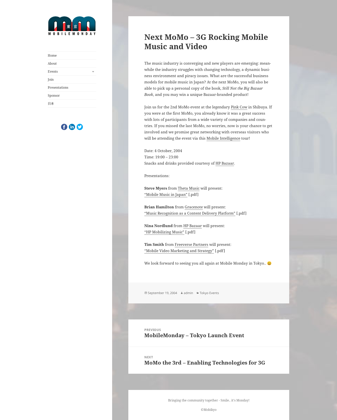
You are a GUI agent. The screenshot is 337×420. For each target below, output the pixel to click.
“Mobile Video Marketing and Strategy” (179, 250)
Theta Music (189, 188)
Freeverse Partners (191, 244)
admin (188, 293)
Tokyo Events (209, 293)
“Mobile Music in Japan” (165, 194)
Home (52, 55)
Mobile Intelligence (223, 138)
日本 (51, 103)
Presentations (58, 87)
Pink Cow (239, 107)
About (52, 63)
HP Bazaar (225, 163)
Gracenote (194, 207)
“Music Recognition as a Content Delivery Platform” (189, 213)
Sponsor (54, 95)
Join (51, 79)
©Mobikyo (208, 410)
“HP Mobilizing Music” (164, 232)
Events (53, 71)
